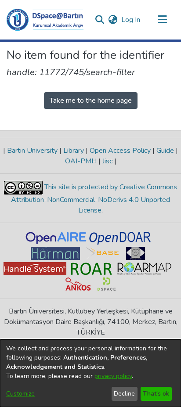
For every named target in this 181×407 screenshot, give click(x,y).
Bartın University (32, 150)
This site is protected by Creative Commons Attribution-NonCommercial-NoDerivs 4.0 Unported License (94, 198)
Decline (124, 393)
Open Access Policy (120, 150)
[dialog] (90, 373)
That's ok (156, 393)
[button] (45, 20)
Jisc (107, 161)
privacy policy (113, 376)
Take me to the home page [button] (91, 100)
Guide (165, 150)
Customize (20, 393)
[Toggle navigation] (162, 19)
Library (74, 150)
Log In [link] (131, 20)
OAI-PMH (81, 161)
